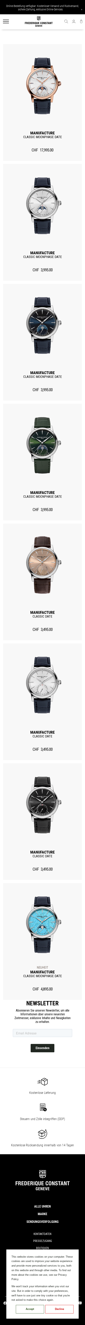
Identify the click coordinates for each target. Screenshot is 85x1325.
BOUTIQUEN (42, 1248)
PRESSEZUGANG (42, 1241)
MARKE (42, 1214)
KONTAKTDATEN (42, 1234)
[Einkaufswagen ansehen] (81, 22)
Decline (59, 1309)
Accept (30, 1309)
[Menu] (6, 22)
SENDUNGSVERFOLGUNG (42, 1222)
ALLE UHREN (42, 1206)
